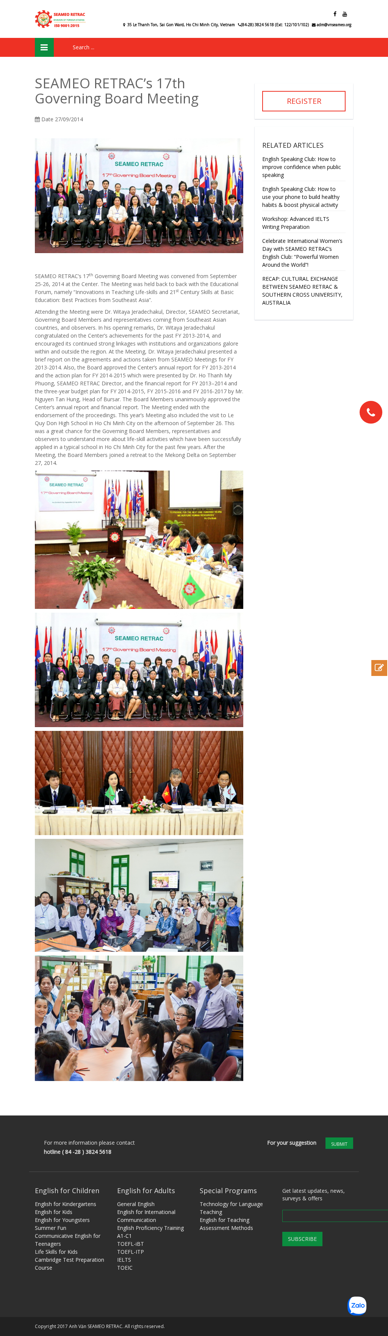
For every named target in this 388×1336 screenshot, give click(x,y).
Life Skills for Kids (56, 1251)
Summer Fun (50, 1227)
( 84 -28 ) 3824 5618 (86, 1151)
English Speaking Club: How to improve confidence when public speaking (301, 166)
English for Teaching (224, 1219)
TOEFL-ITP (130, 1251)
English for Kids (53, 1212)
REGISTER (304, 101)
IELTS (124, 1259)
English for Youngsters (62, 1219)
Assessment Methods (226, 1227)
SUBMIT (339, 1144)
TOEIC (125, 1267)
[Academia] (61, 19)
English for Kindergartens (65, 1204)
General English (136, 1204)
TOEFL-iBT (130, 1243)
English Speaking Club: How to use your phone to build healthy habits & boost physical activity (301, 196)
